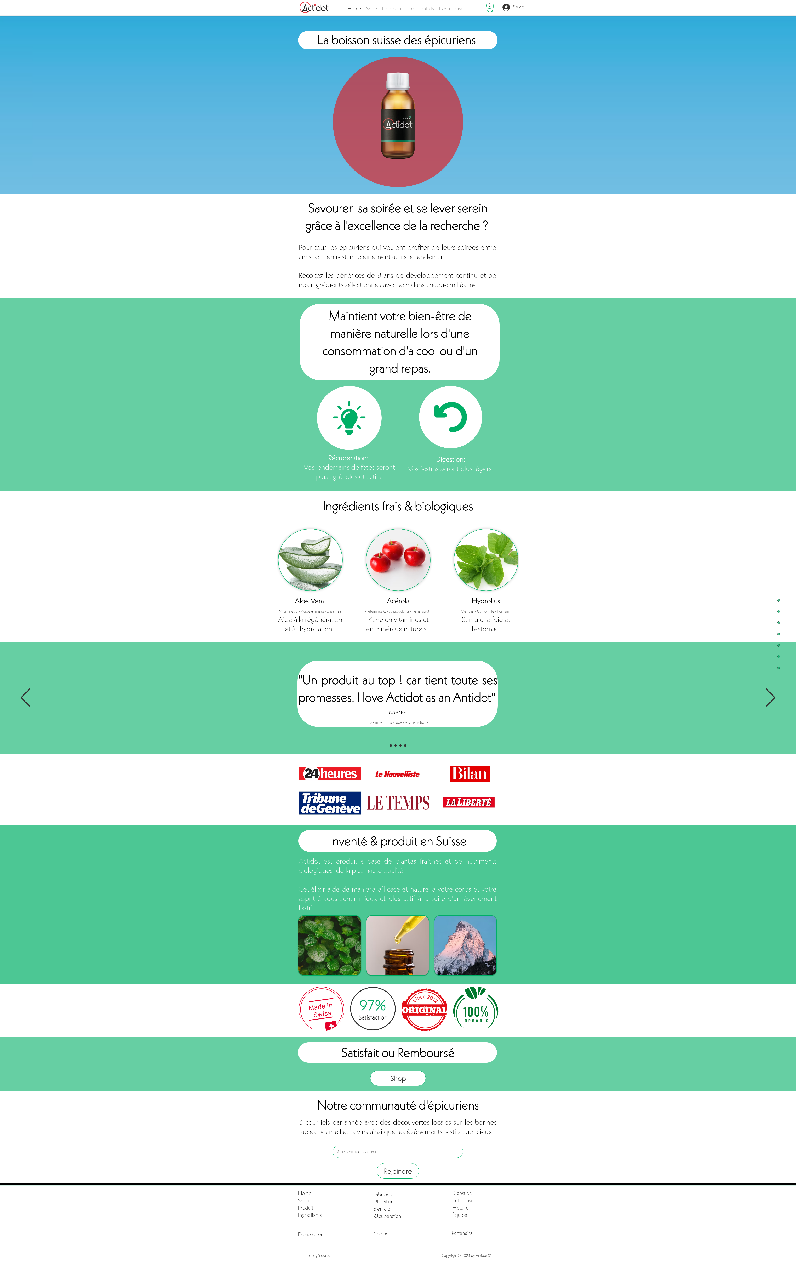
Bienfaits (382, 1208)
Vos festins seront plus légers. (450, 468)
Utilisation (384, 1201)
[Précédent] (25, 698)
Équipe (459, 1215)
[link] (490, 7)
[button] (311, 1234)
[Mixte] (400, 745)
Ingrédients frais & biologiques (398, 506)
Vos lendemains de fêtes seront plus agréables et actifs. (349, 471)
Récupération (388, 1216)
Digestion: (450, 459)
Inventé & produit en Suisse (398, 841)
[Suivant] (770, 698)
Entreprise (463, 1200)
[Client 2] (405, 745)
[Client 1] (395, 745)
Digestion (462, 1193)
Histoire (460, 1207)
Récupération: (349, 457)
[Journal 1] (391, 745)
